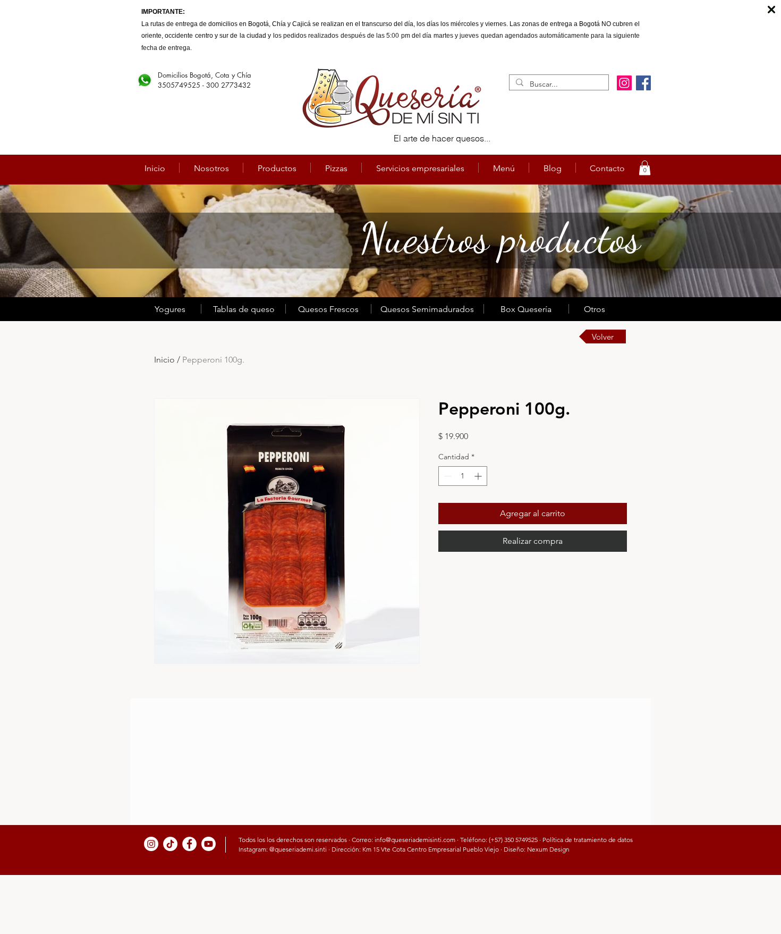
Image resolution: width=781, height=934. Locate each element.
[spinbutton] (462, 476)
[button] (645, 168)
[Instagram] (624, 82)
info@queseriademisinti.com (415, 840)
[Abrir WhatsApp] (754, 907)
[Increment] (479, 476)
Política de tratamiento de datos (587, 840)
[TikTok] (170, 844)
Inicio (164, 360)
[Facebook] (643, 82)
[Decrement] (446, 476)
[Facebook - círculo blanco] (189, 844)
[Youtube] (208, 844)
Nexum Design (548, 849)
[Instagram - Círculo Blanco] (151, 844)
